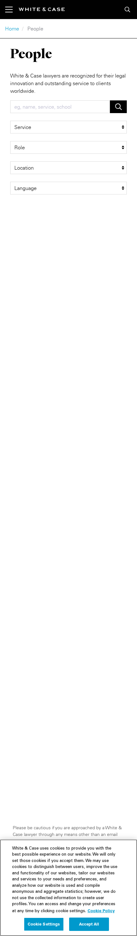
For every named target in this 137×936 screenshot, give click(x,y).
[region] (68, 887)
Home (12, 28)
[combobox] (60, 106)
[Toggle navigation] (12, 9)
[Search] (127, 9)
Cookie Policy (101, 910)
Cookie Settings (44, 923)
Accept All (89, 923)
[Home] (42, 9)
